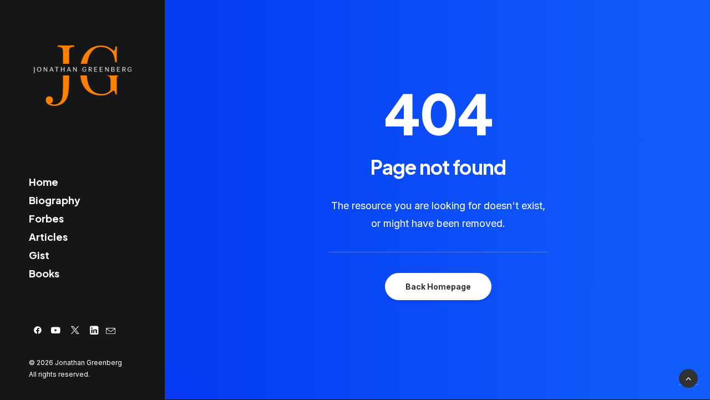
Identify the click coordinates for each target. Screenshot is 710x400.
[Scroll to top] (688, 378)
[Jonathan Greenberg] (82, 75)
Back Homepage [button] (438, 286)
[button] (38, 330)
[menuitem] (38, 330)
